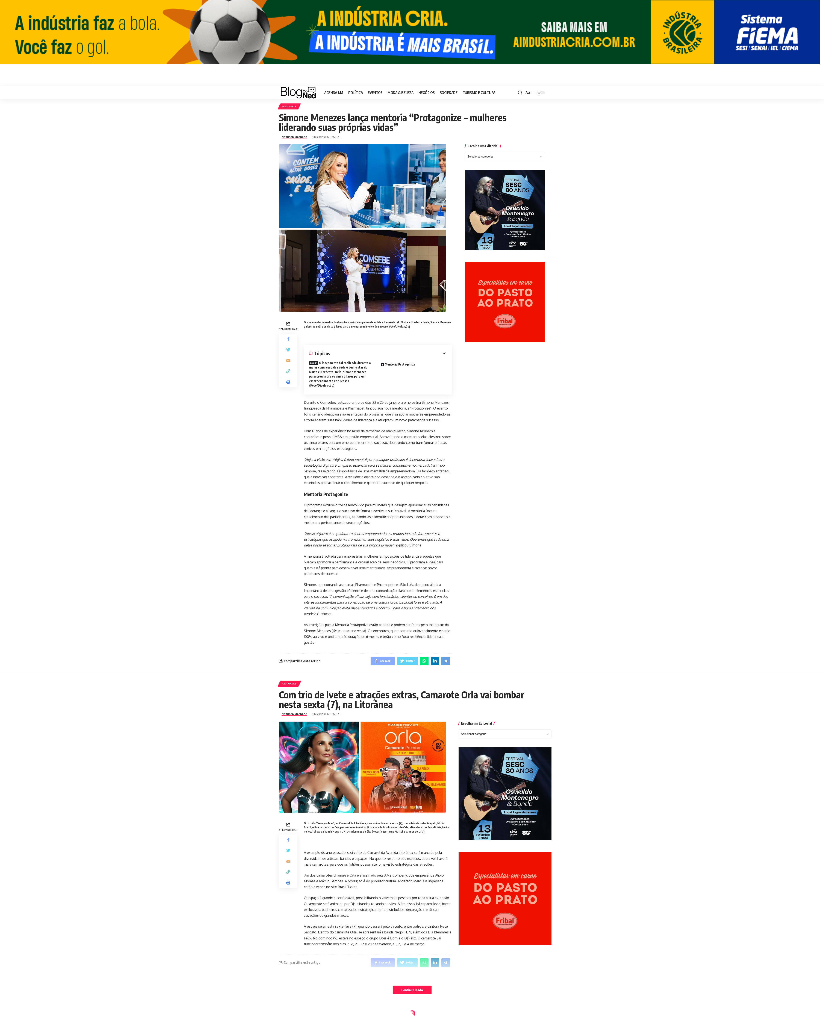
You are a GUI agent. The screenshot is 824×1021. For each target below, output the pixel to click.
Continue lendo (412, 990)
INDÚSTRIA (289, 1014)
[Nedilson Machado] (298, 92)
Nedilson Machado (294, 136)
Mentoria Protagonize (400, 364)
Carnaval (289, 683)
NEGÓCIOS (289, 106)
